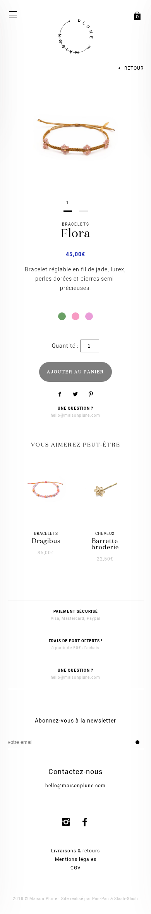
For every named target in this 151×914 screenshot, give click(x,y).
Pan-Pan (100, 899)
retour (133, 68)
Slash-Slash (126, 899)
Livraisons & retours (75, 850)
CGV (75, 867)
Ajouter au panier (75, 372)
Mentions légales (75, 859)
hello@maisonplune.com (75, 415)
